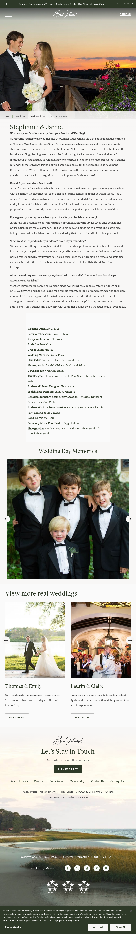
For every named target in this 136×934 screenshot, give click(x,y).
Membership (77, 781)
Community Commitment (89, 791)
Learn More (98, 4)
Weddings (20, 116)
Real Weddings (38, 116)
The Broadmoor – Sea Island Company (68, 797)
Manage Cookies (13, 927)
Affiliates (109, 791)
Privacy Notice (72, 920)
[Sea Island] (65, 13)
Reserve (125, 14)
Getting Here (117, 781)
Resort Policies (19, 781)
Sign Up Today (68, 769)
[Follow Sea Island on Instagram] (87, 868)
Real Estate (67, 791)
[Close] (130, 911)
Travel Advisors (29, 791)
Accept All (98, 927)
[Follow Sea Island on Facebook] (68, 868)
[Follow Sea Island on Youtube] (106, 868)
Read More (17, 717)
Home (6, 116)
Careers (38, 781)
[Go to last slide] (7, 4)
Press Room (57, 781)
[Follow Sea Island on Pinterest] (96, 868)
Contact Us (97, 781)
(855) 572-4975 (47, 857)
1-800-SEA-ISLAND (103, 857)
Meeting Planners (49, 791)
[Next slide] (116, 4)
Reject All (120, 927)
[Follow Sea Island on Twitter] (77, 868)
